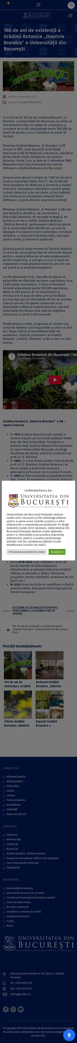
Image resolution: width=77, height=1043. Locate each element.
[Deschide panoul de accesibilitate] (69, 1035)
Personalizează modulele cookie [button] (26, 551)
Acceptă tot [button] (57, 551)
